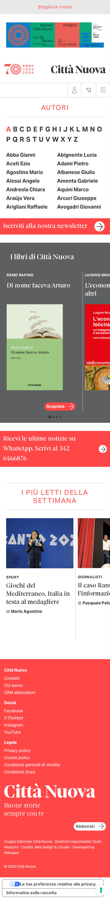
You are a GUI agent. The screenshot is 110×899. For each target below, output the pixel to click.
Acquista (55, 406)
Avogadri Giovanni (79, 207)
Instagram (13, 725)
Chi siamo (13, 685)
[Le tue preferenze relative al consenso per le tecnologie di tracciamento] (101, 890)
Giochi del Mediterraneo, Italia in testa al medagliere (38, 594)
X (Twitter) (13, 718)
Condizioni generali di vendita (32, 764)
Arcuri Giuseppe (76, 198)
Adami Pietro (73, 163)
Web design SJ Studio (52, 847)
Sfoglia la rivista (55, 7)
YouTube (12, 732)
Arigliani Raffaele (27, 207)
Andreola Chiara (25, 189)
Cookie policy (17, 757)
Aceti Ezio (18, 163)
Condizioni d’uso (19, 772)
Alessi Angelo (23, 181)
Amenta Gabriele (77, 181)
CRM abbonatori (19, 692)
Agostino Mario (24, 172)
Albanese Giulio (76, 172)
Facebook (13, 711)
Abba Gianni (20, 155)
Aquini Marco (73, 189)
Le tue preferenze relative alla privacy (58, 884)
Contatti (12, 678)
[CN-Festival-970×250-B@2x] (55, 34)
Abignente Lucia (77, 155)
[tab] (49, 416)
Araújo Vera (20, 198)
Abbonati (85, 826)
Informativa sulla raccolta (31, 892)
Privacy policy (17, 750)
